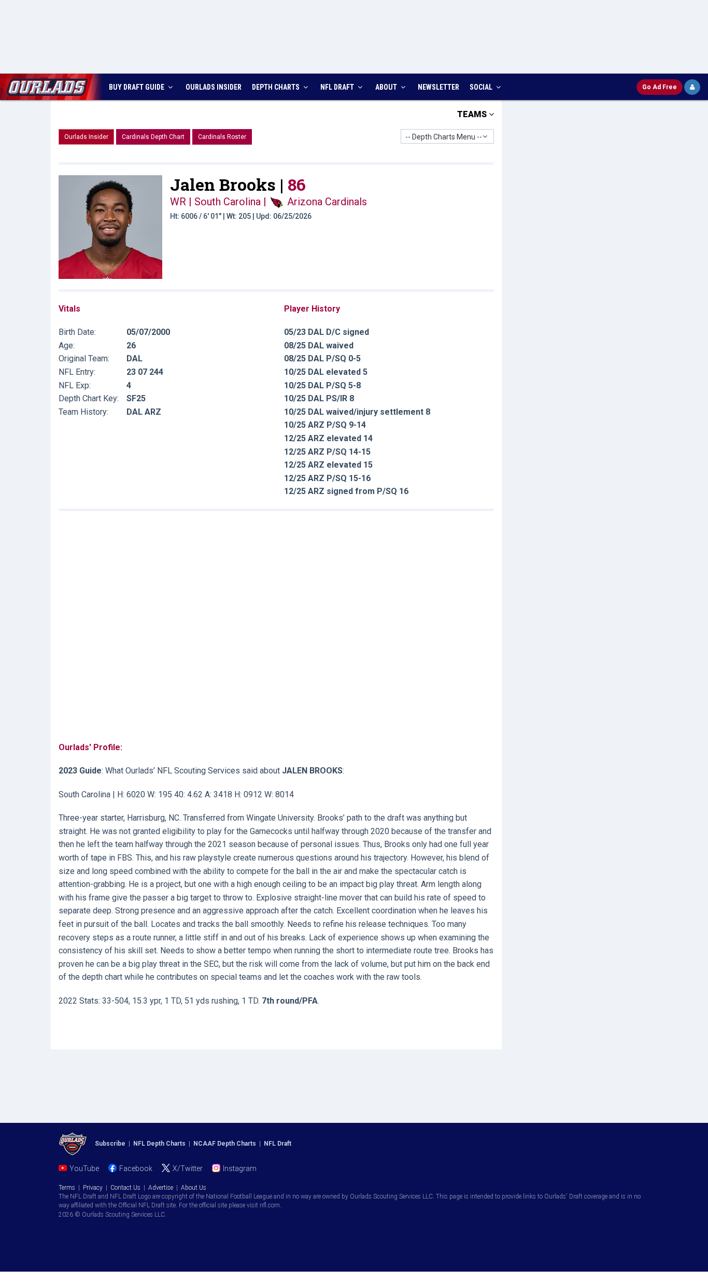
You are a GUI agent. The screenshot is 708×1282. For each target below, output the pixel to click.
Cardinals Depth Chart (153, 136)
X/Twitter (188, 1168)
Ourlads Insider (86, 136)
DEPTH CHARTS (276, 87)
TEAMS (473, 114)
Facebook (135, 1168)
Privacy (93, 1187)
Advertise (160, 1187)
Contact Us (125, 1187)
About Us (193, 1187)
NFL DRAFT (338, 87)
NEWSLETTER (438, 87)
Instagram (240, 1168)
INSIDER (214, 87)
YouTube (84, 1168)
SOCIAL (482, 87)
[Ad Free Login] (692, 87)
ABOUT (387, 87)
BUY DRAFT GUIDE (137, 87)
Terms (67, 1187)
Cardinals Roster (222, 136)
